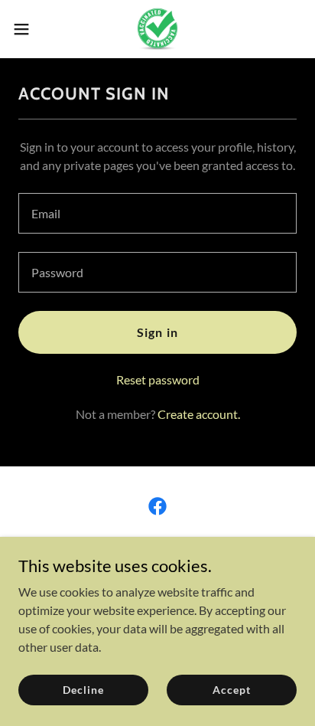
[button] (28, 29)
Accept (231, 689)
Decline (83, 689)
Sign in (157, 332)
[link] (157, 29)
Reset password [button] (158, 379)
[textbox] (157, 213)
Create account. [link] (199, 414)
